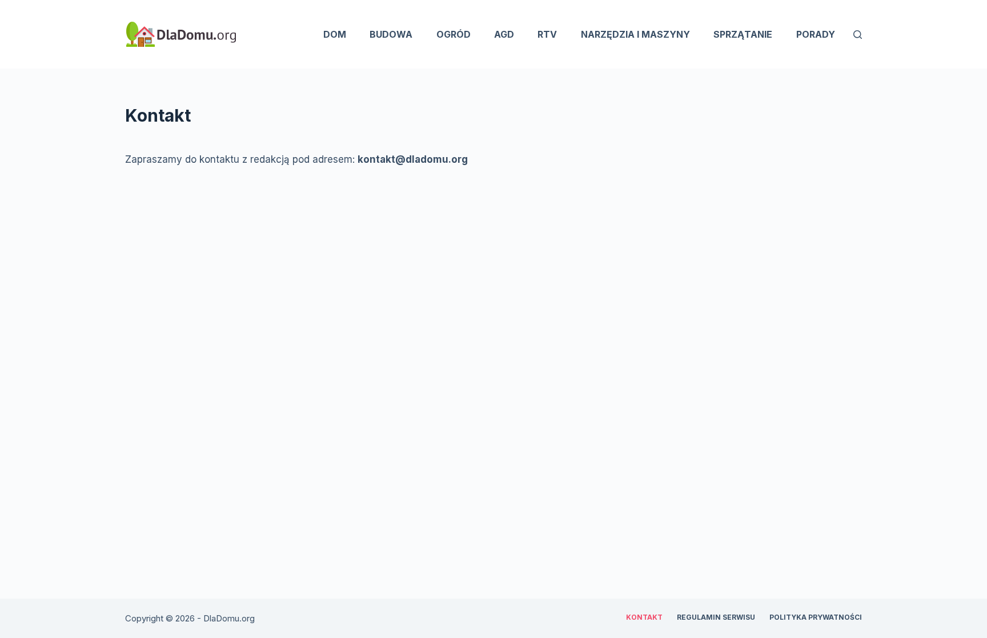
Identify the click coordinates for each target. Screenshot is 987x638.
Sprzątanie (742, 34)
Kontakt (644, 617)
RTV (547, 34)
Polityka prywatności (815, 617)
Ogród (453, 34)
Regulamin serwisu (716, 617)
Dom (334, 34)
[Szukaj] (857, 34)
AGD (504, 34)
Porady (815, 34)
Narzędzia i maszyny (635, 34)
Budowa (391, 34)
